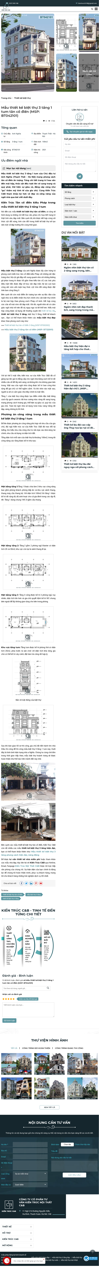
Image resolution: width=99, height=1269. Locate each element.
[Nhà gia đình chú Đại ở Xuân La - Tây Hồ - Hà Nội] (16, 1088)
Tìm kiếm (79, 223)
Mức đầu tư (6, 1184)
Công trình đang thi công (69, 1048)
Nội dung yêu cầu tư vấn (61, 1158)
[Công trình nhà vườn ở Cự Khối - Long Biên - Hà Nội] (49, 1064)
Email (3, 1156)
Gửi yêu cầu (74, 1175)
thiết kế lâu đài (48, 311)
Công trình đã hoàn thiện (36, 1048)
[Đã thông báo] (91, 1260)
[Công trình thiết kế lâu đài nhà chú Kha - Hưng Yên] (16, 1064)
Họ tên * (4, 1144)
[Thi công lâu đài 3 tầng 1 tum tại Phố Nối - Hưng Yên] (82, 1088)
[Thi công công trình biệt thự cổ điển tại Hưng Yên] (49, 1088)
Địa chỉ (4, 1150)
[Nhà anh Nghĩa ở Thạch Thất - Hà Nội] (82, 1064)
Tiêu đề (54, 1151)
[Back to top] (93, 1252)
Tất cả (14, 1048)
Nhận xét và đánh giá (12, 994)
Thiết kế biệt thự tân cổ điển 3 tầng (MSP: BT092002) (27, 325)
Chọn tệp (67, 1144)
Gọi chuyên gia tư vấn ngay (81, 131)
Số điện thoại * (6, 1165)
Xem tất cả (49, 1107)
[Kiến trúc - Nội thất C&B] (5, 4)
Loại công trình (5, 1176)
